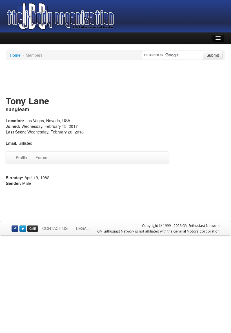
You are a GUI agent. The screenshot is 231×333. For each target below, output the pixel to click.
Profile (21, 157)
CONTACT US (55, 228)
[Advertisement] (115, 78)
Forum (41, 157)
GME (32, 228)
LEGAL (82, 228)
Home (15, 55)
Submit (212, 55)
